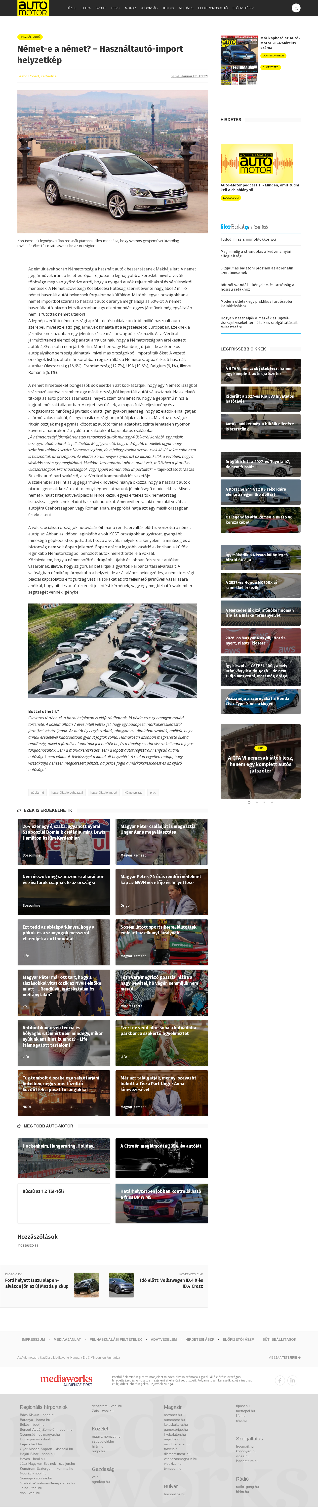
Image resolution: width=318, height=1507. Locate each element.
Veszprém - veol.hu (107, 1406)
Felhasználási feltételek (116, 1339)
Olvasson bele (273, 55)
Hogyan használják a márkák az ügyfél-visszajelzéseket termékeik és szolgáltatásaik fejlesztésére (259, 322)
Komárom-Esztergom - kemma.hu (46, 1468)
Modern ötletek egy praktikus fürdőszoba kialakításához (256, 303)
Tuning (168, 8)
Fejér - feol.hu (31, 1444)
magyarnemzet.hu (106, 1436)
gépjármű (37, 792)
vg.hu (96, 1477)
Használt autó (30, 37)
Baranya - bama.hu (35, 1420)
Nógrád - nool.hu (33, 1473)
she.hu (241, 1420)
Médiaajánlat (67, 1339)
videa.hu (242, 1456)
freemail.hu (245, 1446)
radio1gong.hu (247, 1487)
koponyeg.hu (246, 1451)
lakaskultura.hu (176, 1424)
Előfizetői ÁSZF (238, 1339)
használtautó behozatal (67, 792)
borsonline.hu (174, 1494)
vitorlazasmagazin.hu (180, 1459)
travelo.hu (172, 1449)
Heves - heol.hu (32, 1459)
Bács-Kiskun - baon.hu (37, 1415)
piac (153, 792)
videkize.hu (173, 1463)
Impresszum (33, 1339)
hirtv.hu (97, 1446)
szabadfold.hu (103, 1441)
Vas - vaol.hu (30, 1493)
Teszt (115, 8)
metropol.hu (245, 1411)
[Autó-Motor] (33, 8)
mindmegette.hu (177, 1444)
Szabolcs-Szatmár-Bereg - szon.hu (47, 1483)
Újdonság (149, 8)
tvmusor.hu (172, 1468)
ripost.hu (243, 1406)
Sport (101, 8)
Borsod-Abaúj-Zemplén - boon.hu (46, 1429)
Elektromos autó (213, 8)
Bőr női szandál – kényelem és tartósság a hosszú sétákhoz (257, 287)
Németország (133, 792)
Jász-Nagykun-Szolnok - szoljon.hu (47, 1463)
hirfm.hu (242, 1492)
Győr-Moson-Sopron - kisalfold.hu (46, 1449)
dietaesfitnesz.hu (177, 1454)
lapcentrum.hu (247, 1461)
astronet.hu (173, 1415)
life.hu (240, 1416)
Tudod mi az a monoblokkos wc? (249, 239)
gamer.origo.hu (176, 1429)
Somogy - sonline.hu (36, 1478)
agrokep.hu (101, 1482)
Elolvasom (230, 197)
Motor (130, 8)
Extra (86, 8)
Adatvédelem (164, 1339)
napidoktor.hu (174, 1439)
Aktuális (186, 8)
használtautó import (103, 792)
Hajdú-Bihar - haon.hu (37, 1454)
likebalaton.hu (175, 1434)
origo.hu (98, 1451)
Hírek (71, 8)
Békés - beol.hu (32, 1424)
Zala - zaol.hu (103, 1411)
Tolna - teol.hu (31, 1488)
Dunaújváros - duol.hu (37, 1439)
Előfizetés (241, 8)
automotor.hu (174, 1420)
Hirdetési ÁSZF (200, 1339)
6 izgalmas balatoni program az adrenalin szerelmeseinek (257, 270)
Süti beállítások (279, 1339)
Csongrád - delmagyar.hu (40, 1434)
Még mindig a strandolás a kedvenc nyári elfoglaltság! (256, 253)
